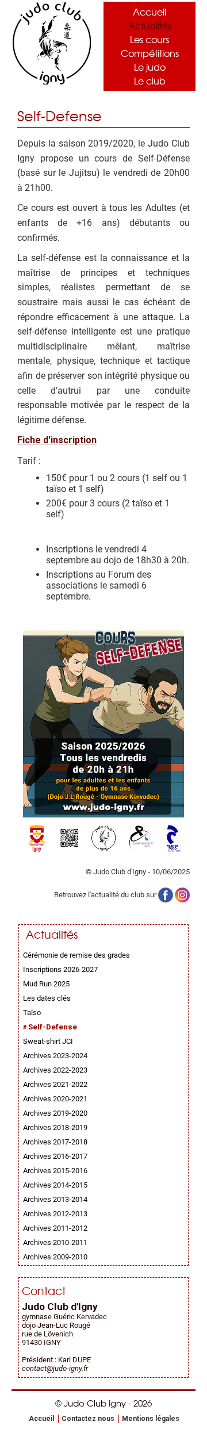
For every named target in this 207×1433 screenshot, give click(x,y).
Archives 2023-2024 (55, 1055)
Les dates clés (47, 998)
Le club (150, 80)
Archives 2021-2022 (55, 1084)
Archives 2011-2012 (55, 1228)
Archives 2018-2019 (55, 1127)
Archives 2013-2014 (55, 1199)
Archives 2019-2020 (55, 1113)
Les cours (149, 39)
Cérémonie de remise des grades (76, 955)
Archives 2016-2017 (55, 1156)
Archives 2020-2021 (55, 1098)
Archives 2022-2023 (55, 1070)
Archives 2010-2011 (55, 1242)
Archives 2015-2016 (55, 1170)
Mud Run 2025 (46, 983)
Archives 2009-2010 (55, 1257)
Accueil (149, 11)
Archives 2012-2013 (55, 1213)
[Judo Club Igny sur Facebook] (165, 894)
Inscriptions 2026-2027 (60, 969)
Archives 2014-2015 (55, 1185)
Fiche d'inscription (57, 440)
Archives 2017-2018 (55, 1142)
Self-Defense (52, 1027)
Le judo (150, 67)
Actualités (149, 25)
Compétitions (150, 53)
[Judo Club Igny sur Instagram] (182, 894)
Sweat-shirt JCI (48, 1041)
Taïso (32, 1012)
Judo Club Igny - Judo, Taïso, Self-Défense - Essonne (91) (52, 43)
